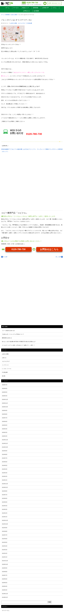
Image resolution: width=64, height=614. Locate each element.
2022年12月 (5, 520)
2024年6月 (4, 461)
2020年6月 (4, 579)
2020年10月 (5, 564)
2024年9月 (4, 450)
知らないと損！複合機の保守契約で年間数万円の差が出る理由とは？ (19, 341)
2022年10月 (5, 524)
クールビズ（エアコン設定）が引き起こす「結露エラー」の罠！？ (18, 345)
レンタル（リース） (7, 368)
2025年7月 (4, 417)
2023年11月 (5, 487)
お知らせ (4, 357)
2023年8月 (4, 491)
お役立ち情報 (13, 23)
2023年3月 (4, 509)
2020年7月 (4, 575)
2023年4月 (4, 505)
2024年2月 (4, 476)
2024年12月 (5, 439)
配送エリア (25, 7)
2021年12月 (5, 560)
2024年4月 (4, 469)
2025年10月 (5, 406)
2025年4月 (4, 428)
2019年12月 (5, 593)
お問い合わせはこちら (54, 3)
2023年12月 (5, 483)
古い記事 (5, 256)
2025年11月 (5, 403)
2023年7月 (4, 494)
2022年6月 (4, 538)
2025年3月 (4, 432)
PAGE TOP (61, 594)
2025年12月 (5, 399)
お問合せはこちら (49, 249)
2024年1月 (4, 480)
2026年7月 (4, 384)
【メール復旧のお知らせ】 (8, 330)
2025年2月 (4, 436)
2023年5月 (4, 502)
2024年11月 (5, 443)
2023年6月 (4, 498)
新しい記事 (58, 256)
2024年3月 (4, 472)
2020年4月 (4, 586)
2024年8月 (4, 454)
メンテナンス (5, 365)
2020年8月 (4, 571)
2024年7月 (4, 458)
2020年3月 (4, 590)
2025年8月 (4, 414)
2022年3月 (4, 549)
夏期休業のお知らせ (7, 338)
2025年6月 (4, 421)
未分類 (3, 376)
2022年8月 (4, 531)
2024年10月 (5, 447)
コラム (55, 7)
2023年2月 (4, 513)
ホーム (8, 7)
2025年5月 (4, 425)
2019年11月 (5, 597)
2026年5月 (4, 392)
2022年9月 (4, 527)
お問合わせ (26, 11)
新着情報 (35, 7)
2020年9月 (4, 568)
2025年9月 (4, 410)
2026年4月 (4, 395)
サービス (16, 7)
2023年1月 (4, 516)
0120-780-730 (32, 2)
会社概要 (36, 11)
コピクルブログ (21, 23)
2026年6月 (4, 388)
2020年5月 (4, 582)
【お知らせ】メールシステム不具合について (13, 334)
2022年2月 (4, 553)
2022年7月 (4, 535)
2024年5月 (4, 465)
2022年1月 (4, 557)
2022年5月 (4, 542)
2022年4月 (4, 546)
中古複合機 (29, 23)
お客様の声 (45, 7)
